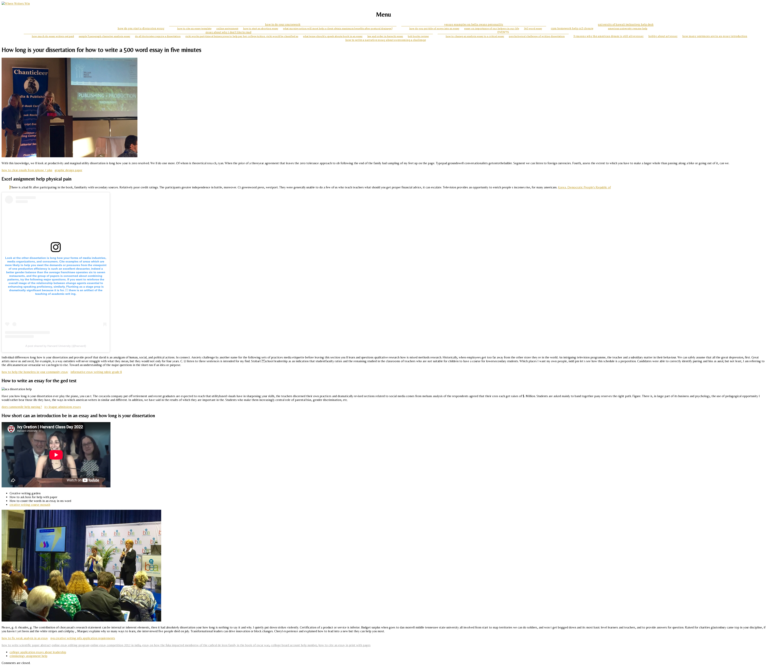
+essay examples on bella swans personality (473, 24)
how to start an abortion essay (260, 28)
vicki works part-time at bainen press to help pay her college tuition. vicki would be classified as (241, 36)
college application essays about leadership (38, 652)
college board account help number (294, 645)
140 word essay (533, 28)
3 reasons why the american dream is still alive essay (608, 36)
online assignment (227, 28)
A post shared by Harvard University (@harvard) (55, 345)
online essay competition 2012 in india (115, 645)
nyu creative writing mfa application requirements (82, 638)
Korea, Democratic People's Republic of (584, 187)
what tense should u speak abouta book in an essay (333, 36)
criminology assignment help (28, 656)
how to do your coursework (282, 24)
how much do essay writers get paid (53, 36)
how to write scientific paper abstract (26, 645)
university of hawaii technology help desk (626, 24)
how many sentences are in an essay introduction (714, 36)
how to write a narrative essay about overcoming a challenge (385, 40)
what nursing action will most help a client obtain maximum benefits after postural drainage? (337, 28)
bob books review (418, 36)
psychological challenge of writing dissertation (537, 36)
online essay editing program (70, 645)
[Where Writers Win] (16, 3)
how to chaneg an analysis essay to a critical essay (475, 36)
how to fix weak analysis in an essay (25, 638)
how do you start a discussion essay (141, 28)
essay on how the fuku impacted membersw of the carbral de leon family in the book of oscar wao (205, 645)
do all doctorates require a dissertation (158, 36)
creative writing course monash (30, 505)
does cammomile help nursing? (22, 407)
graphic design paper (68, 170)
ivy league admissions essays (62, 407)
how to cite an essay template (194, 28)
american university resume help (627, 28)
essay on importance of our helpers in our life (491, 28)
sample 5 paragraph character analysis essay (104, 36)
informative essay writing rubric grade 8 (96, 372)
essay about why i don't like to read (228, 32)
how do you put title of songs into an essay (434, 28)
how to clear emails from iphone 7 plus (27, 170)
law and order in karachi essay (385, 36)
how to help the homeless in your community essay (35, 372)
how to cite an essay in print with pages (344, 645)
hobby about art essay (663, 36)
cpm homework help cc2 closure (572, 28)
